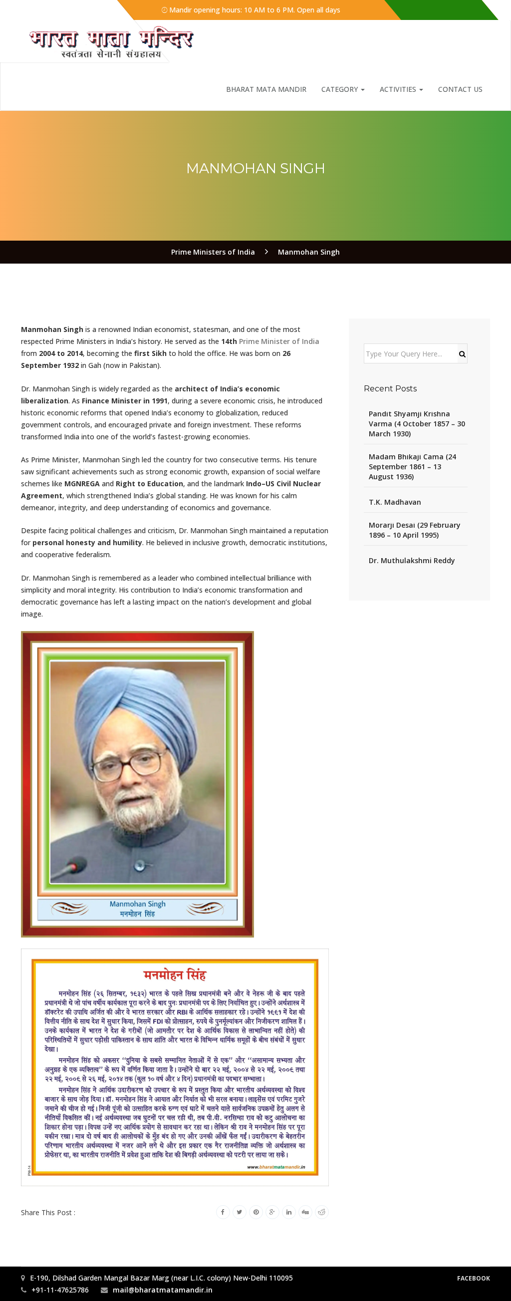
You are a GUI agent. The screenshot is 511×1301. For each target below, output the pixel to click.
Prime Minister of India (279, 341)
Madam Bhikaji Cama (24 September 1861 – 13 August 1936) (412, 466)
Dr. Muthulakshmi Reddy (412, 560)
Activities (399, 89)
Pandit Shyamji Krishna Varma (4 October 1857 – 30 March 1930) (417, 423)
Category (340, 89)
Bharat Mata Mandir (266, 89)
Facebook (473, 1278)
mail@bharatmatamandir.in (163, 1290)
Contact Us (460, 89)
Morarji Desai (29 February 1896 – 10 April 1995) (415, 530)
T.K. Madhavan (395, 502)
